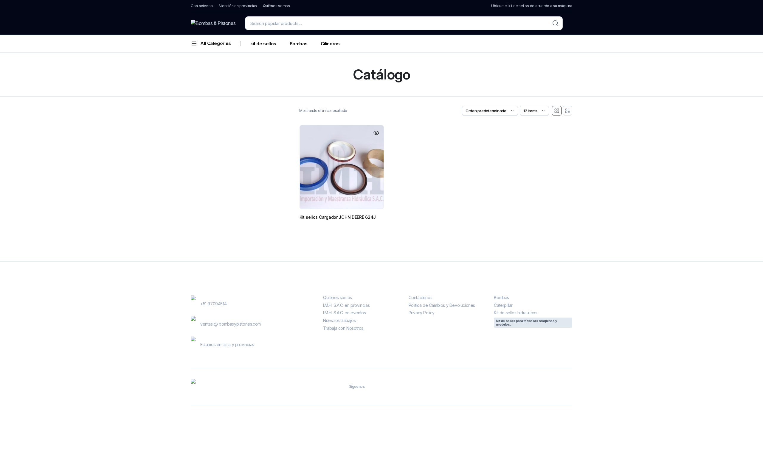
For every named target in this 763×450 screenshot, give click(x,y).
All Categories (215, 43)
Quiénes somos (276, 6)
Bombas (299, 43)
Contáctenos (202, 6)
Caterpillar (503, 305)
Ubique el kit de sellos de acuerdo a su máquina (531, 6)
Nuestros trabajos (339, 320)
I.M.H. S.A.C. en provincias (346, 305)
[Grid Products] (557, 110)
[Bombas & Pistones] (213, 23)
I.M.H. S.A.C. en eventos (344, 312)
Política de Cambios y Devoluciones (442, 305)
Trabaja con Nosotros (343, 328)
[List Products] (567, 110)
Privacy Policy (422, 312)
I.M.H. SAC (336, 427)
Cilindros (330, 43)
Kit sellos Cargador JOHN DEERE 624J (338, 217)
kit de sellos (263, 43)
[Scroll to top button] (749, 436)
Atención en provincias (237, 6)
